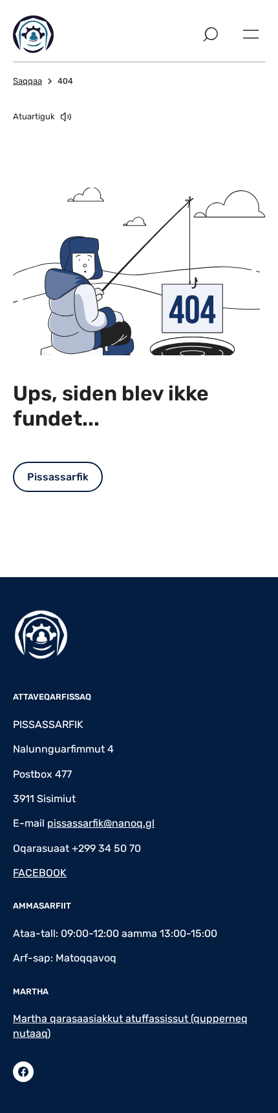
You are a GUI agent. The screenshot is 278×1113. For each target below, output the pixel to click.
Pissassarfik (58, 477)
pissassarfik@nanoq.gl (101, 823)
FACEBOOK (40, 873)
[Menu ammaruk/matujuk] (251, 34)
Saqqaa (27, 81)
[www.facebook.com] (23, 1071)
